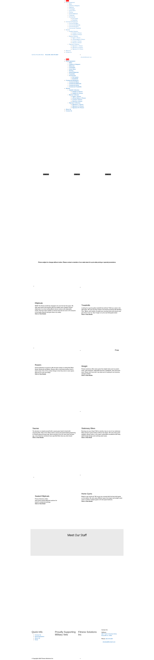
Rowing (71, 12)
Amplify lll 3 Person (77, 34)
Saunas (68, 30)
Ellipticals (71, 7)
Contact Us (69, 52)
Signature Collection (74, 44)
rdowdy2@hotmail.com (86, 57)
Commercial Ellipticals (74, 25)
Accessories (72, 17)
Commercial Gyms (74, 26)
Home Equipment (70, 2)
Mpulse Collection (73, 36)
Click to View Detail (86, 437)
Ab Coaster (75, 18)
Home (67, 1)
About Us (68, 50)
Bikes (70, 4)
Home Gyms (72, 10)
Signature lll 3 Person (77, 49)
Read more (35, 550)
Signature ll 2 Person (77, 47)
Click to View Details (40, 314)
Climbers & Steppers (74, 5)
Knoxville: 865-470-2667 (51, 54)
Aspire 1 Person (76, 38)
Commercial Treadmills (75, 28)
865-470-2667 (109, 638)
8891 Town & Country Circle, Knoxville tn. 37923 (109, 634)
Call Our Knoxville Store (38, 54)
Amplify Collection (73, 31)
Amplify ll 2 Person (77, 33)
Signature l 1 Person (77, 46)
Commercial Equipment (72, 21)
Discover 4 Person (77, 42)
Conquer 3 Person (77, 41)
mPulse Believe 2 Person (78, 39)
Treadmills (71, 15)
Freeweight (72, 9)
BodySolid (74, 20)
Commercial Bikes (73, 23)
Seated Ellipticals (73, 13)
